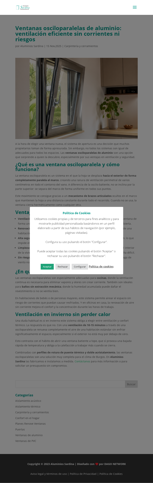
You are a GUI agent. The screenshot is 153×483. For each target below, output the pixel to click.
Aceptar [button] (47, 266)
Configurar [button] (80, 266)
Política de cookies (101, 266)
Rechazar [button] (63, 266)
